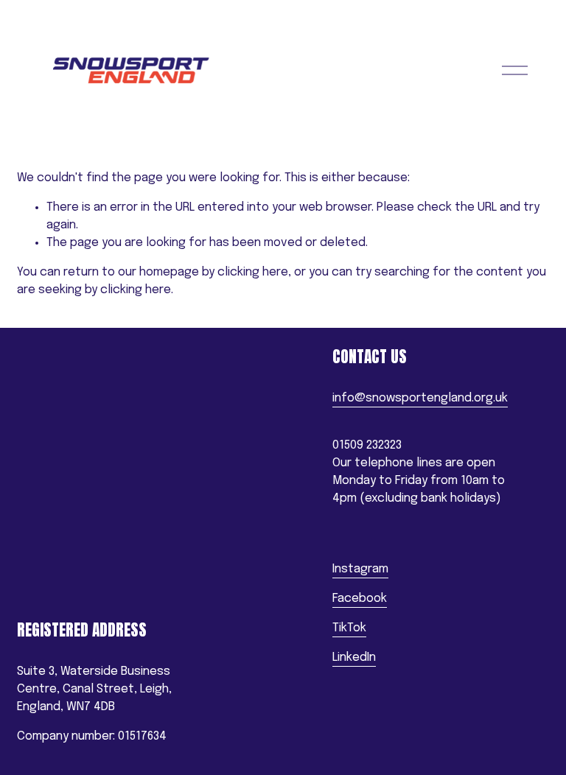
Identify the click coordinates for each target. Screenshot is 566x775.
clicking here (252, 272)
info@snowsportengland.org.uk (420, 398)
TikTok (349, 628)
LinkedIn (354, 657)
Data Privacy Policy (66, 604)
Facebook (359, 598)
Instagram (360, 569)
